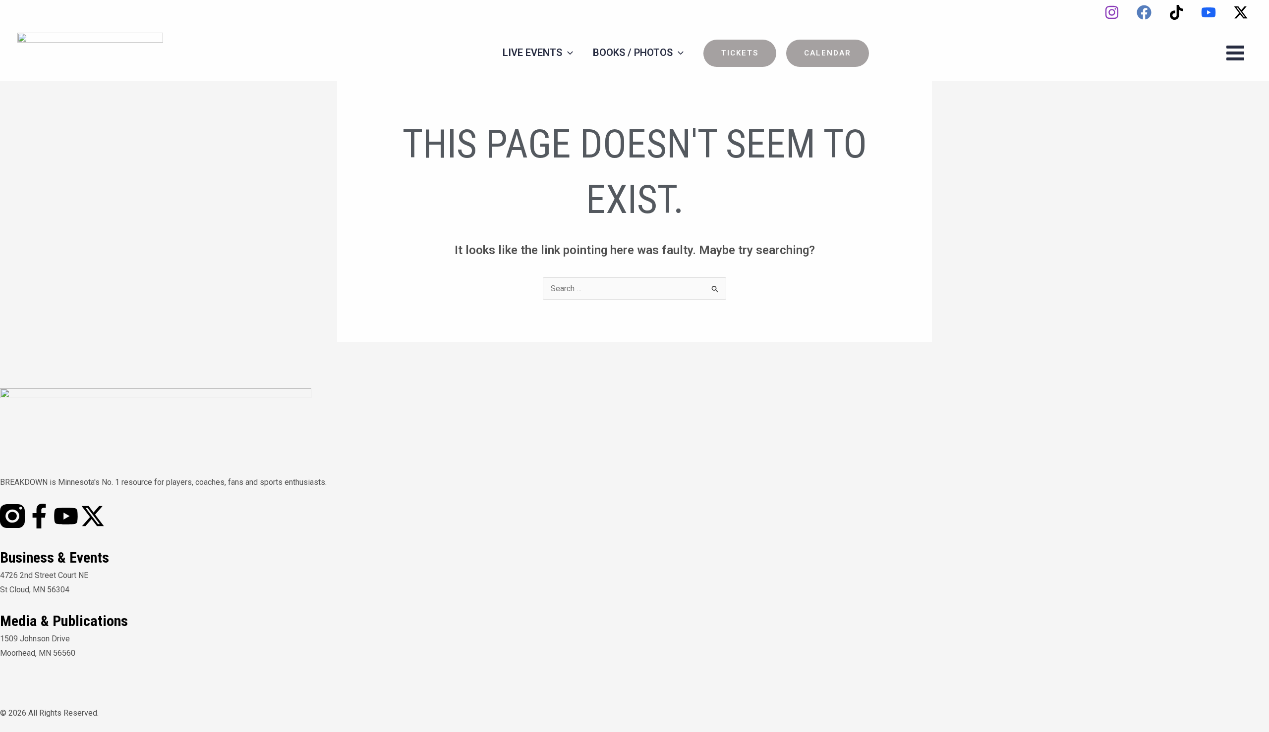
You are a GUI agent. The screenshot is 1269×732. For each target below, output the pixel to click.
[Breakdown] (90, 52)
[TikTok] (1176, 12)
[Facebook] (1144, 12)
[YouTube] (1208, 12)
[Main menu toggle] (1235, 53)
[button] (739, 53)
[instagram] (1112, 12)
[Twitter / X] (1241, 12)
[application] (567, 52)
